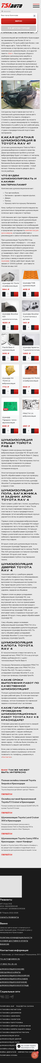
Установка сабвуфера (10, 1016)
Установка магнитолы (10, 1009)
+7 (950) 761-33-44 (8, 964)
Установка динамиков (10, 1013)
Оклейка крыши (7, 1049)
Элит (10, 53)
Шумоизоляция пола (10, 1042)
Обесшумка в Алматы (10, 972)
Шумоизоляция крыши (10, 1045)
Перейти (6, 794)
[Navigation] (36, 5)
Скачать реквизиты (9, 917)
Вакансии (4, 944)
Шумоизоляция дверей (10, 1039)
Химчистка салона (27, 1052)
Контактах (6, 757)
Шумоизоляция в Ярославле (14, 979)
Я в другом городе (19, 28)
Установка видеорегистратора (14, 1032)
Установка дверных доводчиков (15, 1026)
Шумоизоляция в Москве (12, 969)
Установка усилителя (10, 1019)
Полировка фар (7, 1006)
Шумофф (5, 261)
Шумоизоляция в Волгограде (14, 985)
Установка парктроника (11, 1022)
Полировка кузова (8, 1055)
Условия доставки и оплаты (14, 941)
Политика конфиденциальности (16, 937)
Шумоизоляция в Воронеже (13, 982)
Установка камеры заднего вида (15, 1029)
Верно (18, 21)
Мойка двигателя (8, 1052)
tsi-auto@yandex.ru (10, 959)
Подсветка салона (25, 1006)
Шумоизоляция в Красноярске (15, 975)
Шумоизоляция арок (9, 1035)
